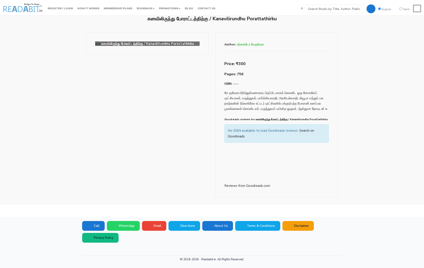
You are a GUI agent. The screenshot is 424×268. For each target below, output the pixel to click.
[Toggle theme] (417, 8)
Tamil (406, 9)
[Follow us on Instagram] (118, 249)
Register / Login (60, 8)
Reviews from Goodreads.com (247, 186)
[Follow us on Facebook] (85, 249)
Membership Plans (118, 8)
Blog (189, 8)
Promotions (168, 8)
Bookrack (144, 8)
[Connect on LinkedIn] (111, 249)
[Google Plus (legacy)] (92, 249)
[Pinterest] (105, 249)
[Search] (371, 8)
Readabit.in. (209, 259)
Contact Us (206, 8)
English (386, 9)
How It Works (88, 8)
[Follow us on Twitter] (98, 249)
